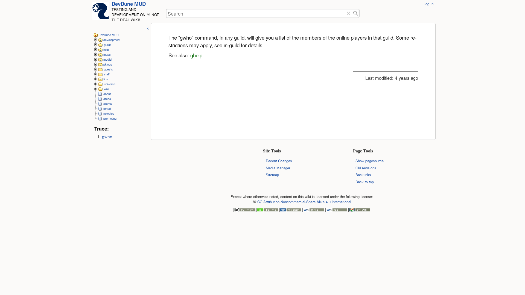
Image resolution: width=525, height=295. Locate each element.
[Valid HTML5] (313, 210)
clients (107, 103)
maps (107, 54)
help (106, 49)
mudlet (107, 59)
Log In (428, 3)
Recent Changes (279, 160)
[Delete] (348, 13)
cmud (107, 108)
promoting (109, 118)
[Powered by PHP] (290, 210)
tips (105, 79)
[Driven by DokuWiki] (359, 210)
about (107, 94)
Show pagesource (369, 160)
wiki (106, 89)
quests (108, 69)
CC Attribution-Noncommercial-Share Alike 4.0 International (304, 201)
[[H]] (100, 12)
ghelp (196, 55)
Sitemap (272, 174)
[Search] (356, 13)
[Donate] (267, 210)
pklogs (107, 64)
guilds (108, 44)
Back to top (364, 181)
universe (109, 84)
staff (107, 74)
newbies (108, 113)
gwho (107, 136)
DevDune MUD (129, 3)
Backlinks (363, 174)
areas (107, 98)
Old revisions (365, 167)
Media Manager (278, 167)
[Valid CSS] (336, 210)
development (111, 39)
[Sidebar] (147, 28)
